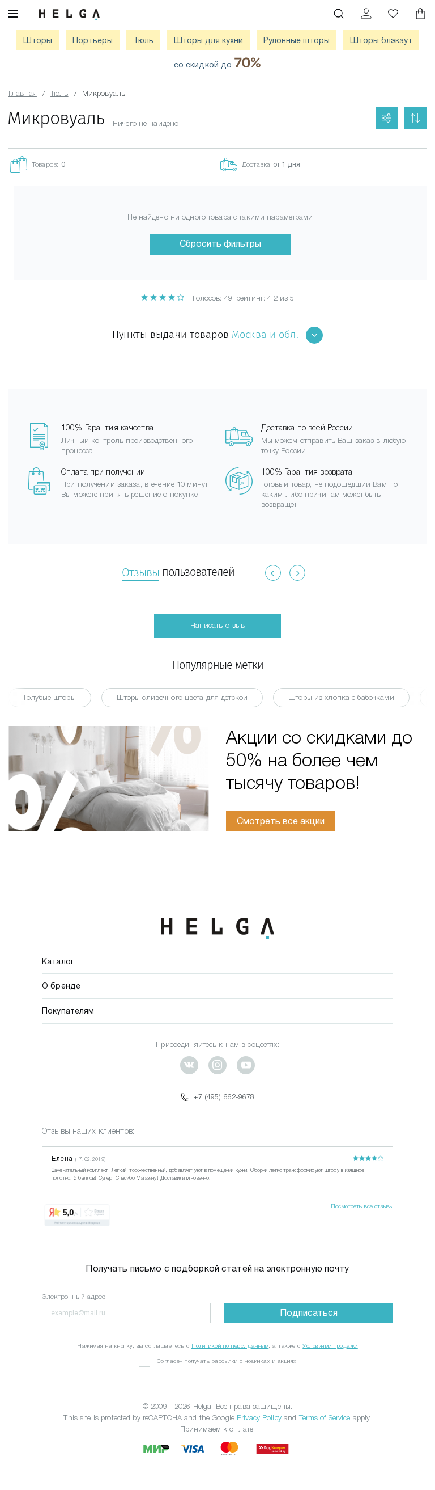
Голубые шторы (50, 697)
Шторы (37, 40)
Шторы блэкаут (381, 40)
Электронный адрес (73, 1297)
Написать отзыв (217, 625)
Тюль (143, 40)
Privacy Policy (259, 1417)
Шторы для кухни (208, 40)
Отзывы (140, 572)
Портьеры (92, 40)
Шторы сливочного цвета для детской (182, 697)
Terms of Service (325, 1417)
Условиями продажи (330, 1346)
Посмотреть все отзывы (362, 1206)
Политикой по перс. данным (230, 1346)
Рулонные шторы (296, 40)
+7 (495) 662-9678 (224, 1096)
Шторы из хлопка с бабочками (341, 697)
